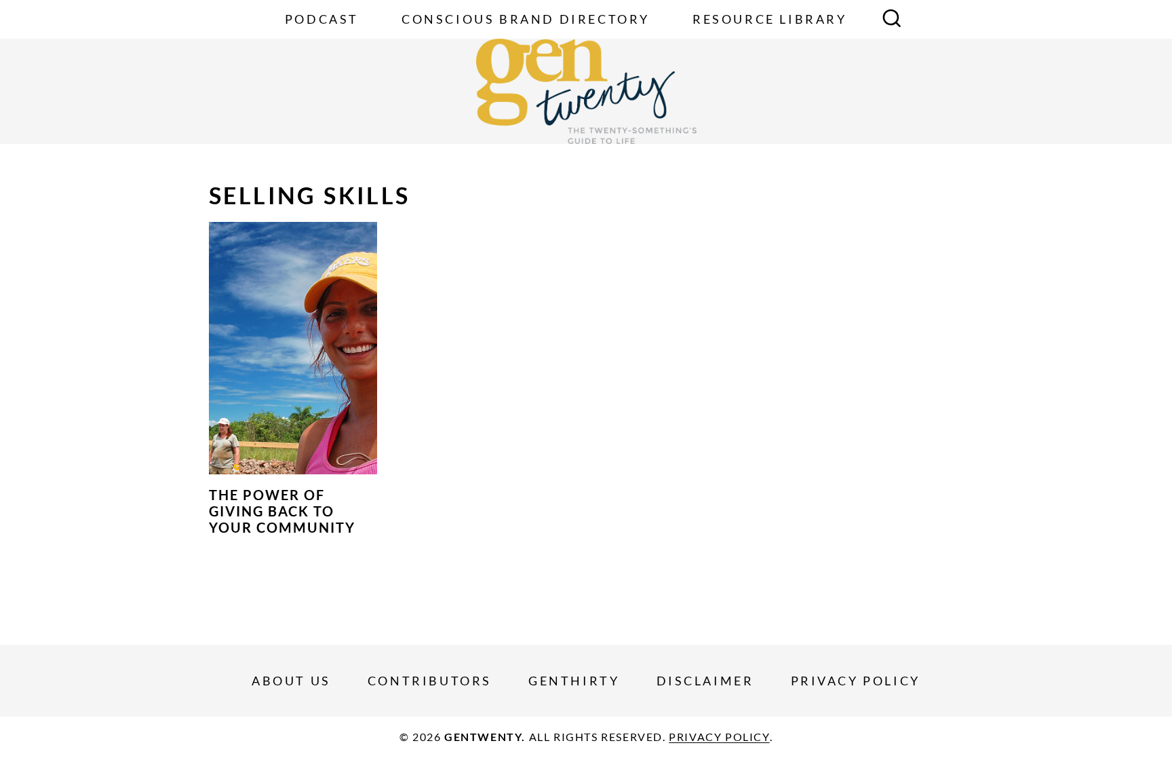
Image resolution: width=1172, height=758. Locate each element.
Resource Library (769, 19)
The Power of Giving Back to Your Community (282, 511)
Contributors (430, 680)
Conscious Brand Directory (526, 19)
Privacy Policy (855, 680)
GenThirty (573, 680)
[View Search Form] (892, 20)
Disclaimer (705, 680)
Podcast (322, 19)
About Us (291, 680)
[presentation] (293, 348)
